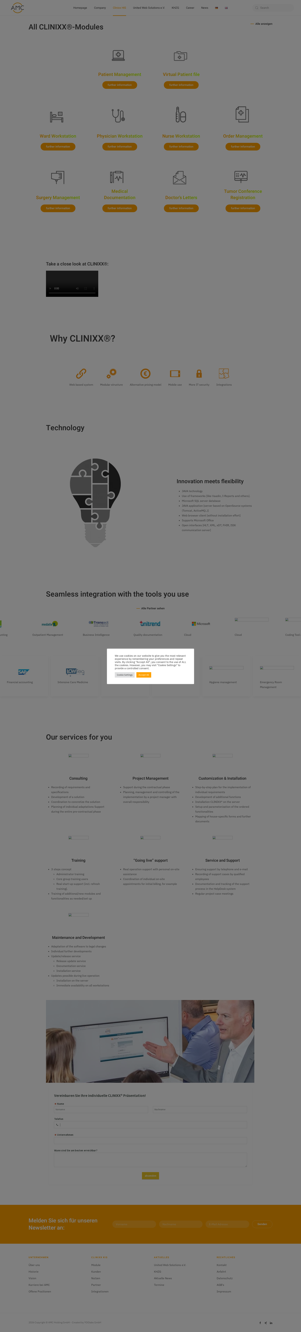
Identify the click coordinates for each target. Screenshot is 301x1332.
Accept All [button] (143, 674)
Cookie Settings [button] (125, 674)
